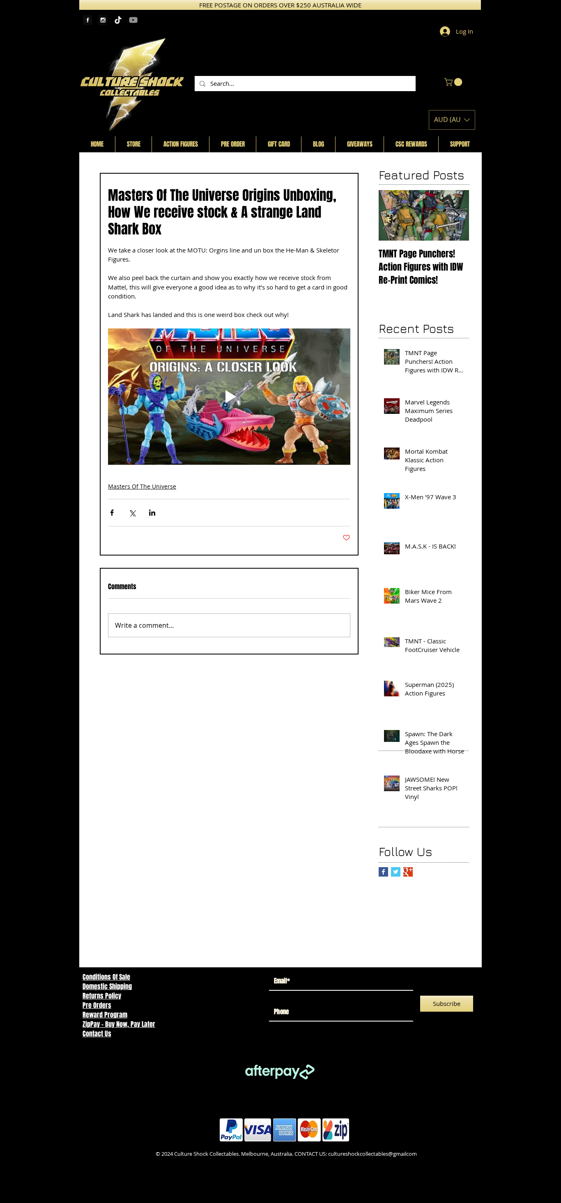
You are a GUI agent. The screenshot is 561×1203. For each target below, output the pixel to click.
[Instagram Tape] (103, 20)
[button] (454, 82)
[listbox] (452, 120)
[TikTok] (118, 20)
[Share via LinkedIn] (152, 513)
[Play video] (229, 396)
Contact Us (97, 1033)
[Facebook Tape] (88, 20)
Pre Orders (97, 1005)
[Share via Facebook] (112, 513)
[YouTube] (133, 20)
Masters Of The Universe (142, 486)
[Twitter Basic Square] (395, 872)
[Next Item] (456, 215)
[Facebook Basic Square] (383, 872)
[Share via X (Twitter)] (132, 513)
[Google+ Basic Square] (408, 872)
